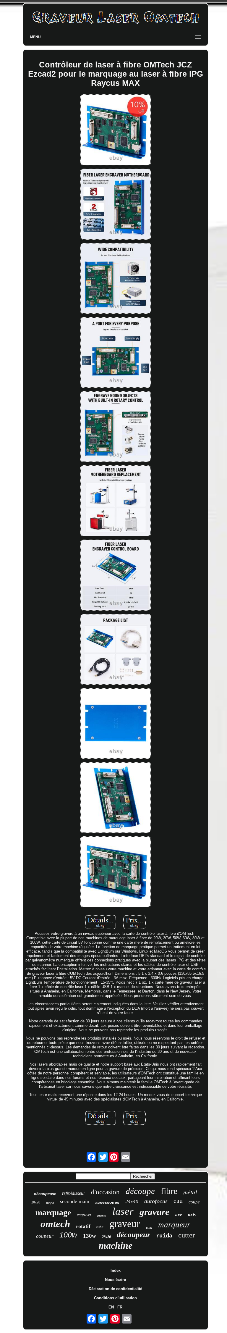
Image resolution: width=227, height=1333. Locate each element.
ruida (164, 1236)
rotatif (83, 1226)
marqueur (174, 1224)
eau (178, 1200)
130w (89, 1236)
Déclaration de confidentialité (115, 1289)
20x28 (35, 1202)
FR (119, 1307)
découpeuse (45, 1194)
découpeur (133, 1234)
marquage (53, 1212)
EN (111, 1307)
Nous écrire (115, 1279)
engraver (84, 1215)
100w (68, 1235)
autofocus (156, 1201)
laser (123, 1211)
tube (99, 1227)
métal (190, 1192)
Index (116, 1270)
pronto (101, 1215)
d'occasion (105, 1192)
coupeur (44, 1236)
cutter (186, 1235)
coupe (194, 1202)
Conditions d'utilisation (115, 1298)
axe (178, 1214)
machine (115, 1245)
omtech (55, 1224)
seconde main (74, 1201)
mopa (50, 1203)
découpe (140, 1191)
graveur (124, 1223)
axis (192, 1214)
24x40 (131, 1201)
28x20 (106, 1237)
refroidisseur (73, 1193)
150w (149, 1227)
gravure (154, 1212)
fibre (169, 1191)
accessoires (107, 1202)
